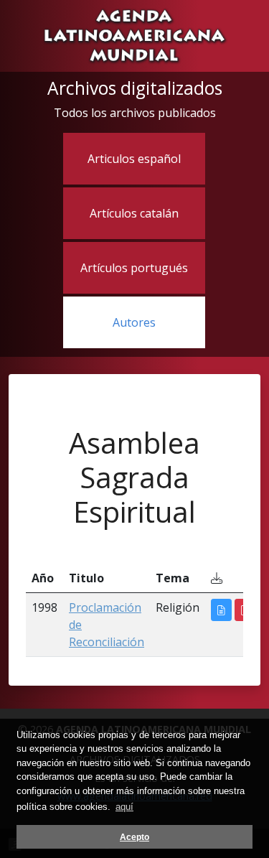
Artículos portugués (134, 268)
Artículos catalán (134, 213)
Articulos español (134, 159)
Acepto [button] (134, 836)
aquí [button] (124, 806)
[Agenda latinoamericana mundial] (134, 34)
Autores (134, 322)
